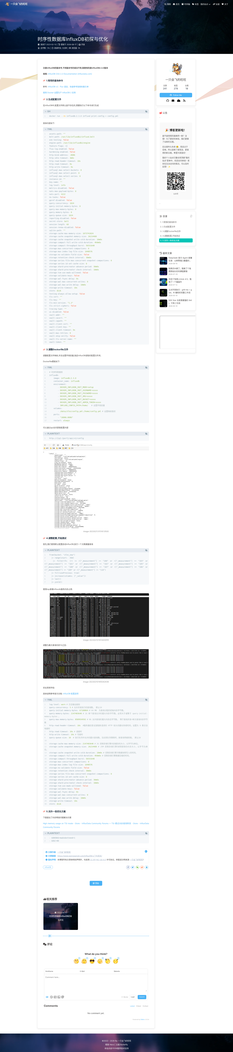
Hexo (112, 1044)
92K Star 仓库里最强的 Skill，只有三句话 (180, 301)
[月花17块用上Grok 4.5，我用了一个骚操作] (163, 282)
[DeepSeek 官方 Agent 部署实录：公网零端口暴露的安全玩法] (163, 261)
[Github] (167, 100)
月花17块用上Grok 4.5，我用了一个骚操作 (180, 280)
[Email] (173, 100)
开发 (83, 44)
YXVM (114, 1048)
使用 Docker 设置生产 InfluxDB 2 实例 (59, 92)
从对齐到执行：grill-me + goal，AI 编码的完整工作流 (180, 291)
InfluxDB (48, 867)
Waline (143, 1019)
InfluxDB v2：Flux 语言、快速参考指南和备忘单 (68, 86)
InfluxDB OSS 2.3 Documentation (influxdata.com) (70, 74)
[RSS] (184, 100)
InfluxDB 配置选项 (70, 693)
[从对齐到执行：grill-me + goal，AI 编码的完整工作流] (163, 292)
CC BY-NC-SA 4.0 (98, 859)
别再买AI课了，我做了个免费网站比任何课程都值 (180, 269)
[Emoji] (51, 997)
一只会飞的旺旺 (64, 852)
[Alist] (178, 100)
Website (117, 971)
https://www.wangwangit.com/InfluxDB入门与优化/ (79, 856)
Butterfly (124, 1044)
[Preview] (62, 997)
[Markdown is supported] (47, 997)
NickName (49, 971)
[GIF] (55, 997)
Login (133, 997)
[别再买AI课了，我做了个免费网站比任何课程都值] (163, 271)
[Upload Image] (59, 997)
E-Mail (82, 971)
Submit (142, 997)
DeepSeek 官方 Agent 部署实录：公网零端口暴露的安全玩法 (180, 259)
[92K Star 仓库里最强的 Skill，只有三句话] (163, 303)
